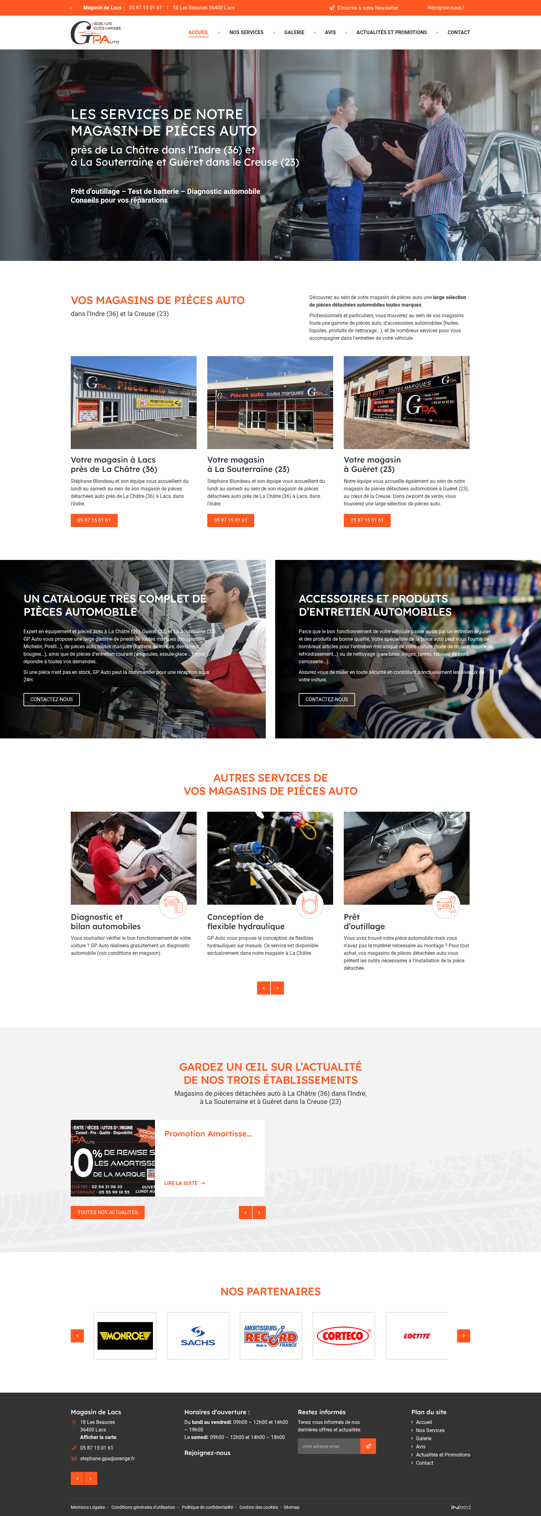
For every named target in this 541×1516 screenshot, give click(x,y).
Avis (330, 32)
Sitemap (292, 1507)
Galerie (294, 32)
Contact (459, 32)
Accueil (198, 32)
